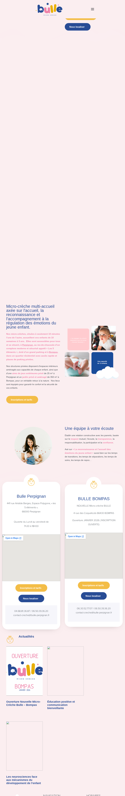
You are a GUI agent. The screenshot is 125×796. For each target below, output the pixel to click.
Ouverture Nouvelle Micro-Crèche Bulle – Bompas (23, 703)
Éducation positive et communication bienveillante (61, 705)
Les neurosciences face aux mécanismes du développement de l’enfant (23, 780)
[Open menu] (92, 9)
